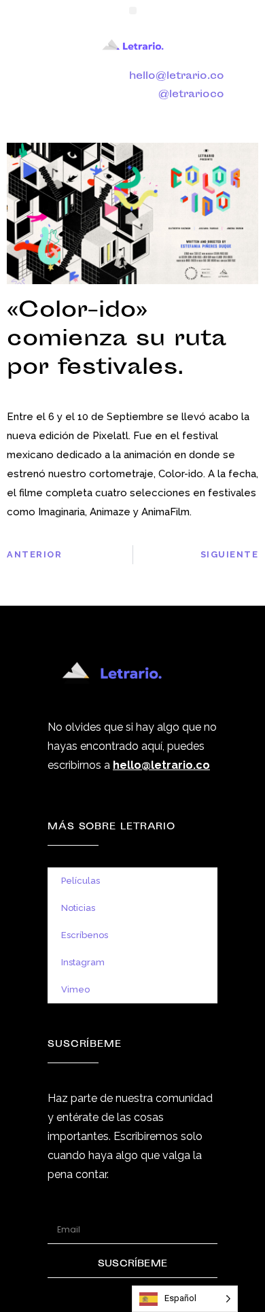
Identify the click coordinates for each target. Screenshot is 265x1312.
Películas (80, 881)
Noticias (78, 908)
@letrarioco (191, 95)
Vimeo (75, 989)
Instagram (83, 962)
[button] (133, 10)
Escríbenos (84, 935)
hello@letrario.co (176, 76)
